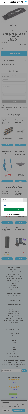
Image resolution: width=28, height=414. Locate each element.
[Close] (25, 200)
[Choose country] (19, 2)
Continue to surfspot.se (14, 214)
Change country (14, 209)
